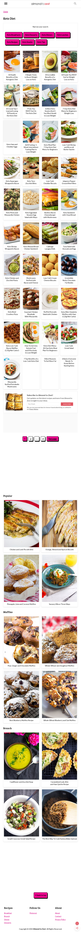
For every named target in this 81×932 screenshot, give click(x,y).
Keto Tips (41, 42)
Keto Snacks (27, 42)
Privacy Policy (60, 919)
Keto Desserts (31, 35)
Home (5, 11)
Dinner (6, 919)
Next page (52, 439)
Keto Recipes (12, 42)
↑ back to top (40, 895)
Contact (58, 916)
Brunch (7, 916)
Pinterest (33, 913)
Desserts (7, 923)
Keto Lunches (62, 35)
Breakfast (8, 913)
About (57, 913)
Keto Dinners (47, 35)
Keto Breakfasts (13, 35)
